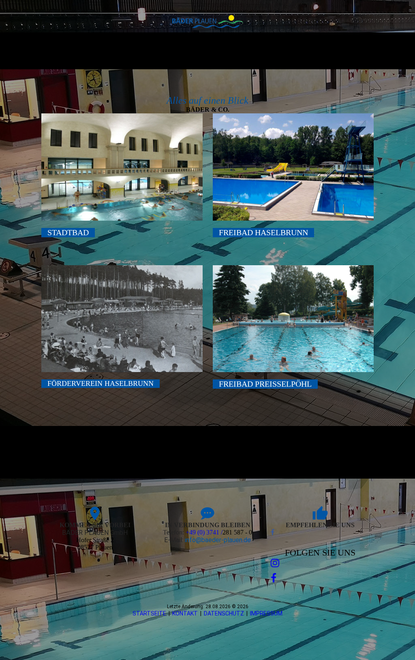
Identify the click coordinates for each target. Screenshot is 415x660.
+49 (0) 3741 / (204, 532)
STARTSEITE (149, 613)
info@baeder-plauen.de (218, 540)
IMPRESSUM (266, 613)
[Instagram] (275, 563)
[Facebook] (272, 532)
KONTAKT (185, 613)
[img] (207, 21)
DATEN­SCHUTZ (224, 613)
